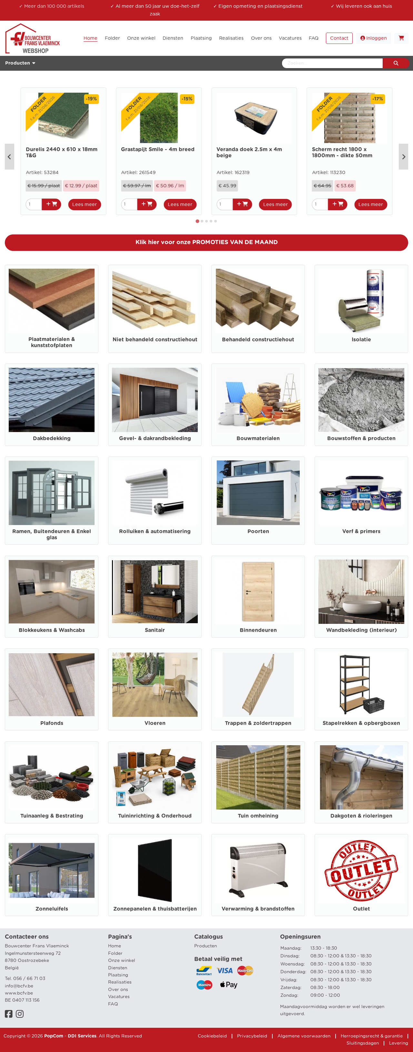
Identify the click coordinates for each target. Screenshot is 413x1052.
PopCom (53, 1036)
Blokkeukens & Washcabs (52, 630)
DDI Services (82, 1036)
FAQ (113, 1004)
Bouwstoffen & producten (361, 438)
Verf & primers (361, 531)
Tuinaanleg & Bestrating (51, 816)
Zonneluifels (51, 909)
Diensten (117, 968)
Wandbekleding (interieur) (361, 630)
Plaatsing (118, 975)
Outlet (361, 909)
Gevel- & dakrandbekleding (155, 438)
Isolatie (361, 339)
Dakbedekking (52, 438)
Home (114, 946)
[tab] (197, 221)
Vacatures (119, 997)
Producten (205, 946)
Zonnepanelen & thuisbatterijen (155, 909)
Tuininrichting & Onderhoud (155, 816)
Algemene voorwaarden (303, 1036)
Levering (398, 1043)
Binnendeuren (258, 630)
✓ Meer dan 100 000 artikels (51, 6)
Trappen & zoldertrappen (258, 723)
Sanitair (155, 630)
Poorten (258, 531)
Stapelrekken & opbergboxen (361, 723)
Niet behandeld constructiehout (155, 339)
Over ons (118, 989)
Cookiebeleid (212, 1036)
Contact (339, 38)
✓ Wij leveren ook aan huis (361, 6)
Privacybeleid (252, 1036)
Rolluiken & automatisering (155, 531)
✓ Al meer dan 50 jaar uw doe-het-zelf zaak (154, 10)
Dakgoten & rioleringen (361, 816)
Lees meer (84, 204)
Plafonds (51, 723)
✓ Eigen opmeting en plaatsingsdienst (258, 6)
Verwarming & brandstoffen (258, 909)
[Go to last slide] (9, 157)
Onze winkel (121, 960)
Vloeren (155, 723)
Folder (115, 953)
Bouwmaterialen (258, 438)
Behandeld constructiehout (258, 339)
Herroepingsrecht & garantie (372, 1036)
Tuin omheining (258, 816)
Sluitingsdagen (363, 1043)
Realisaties (120, 982)
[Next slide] (403, 157)
